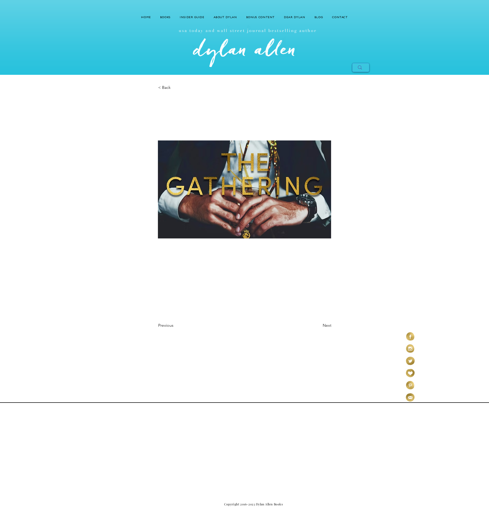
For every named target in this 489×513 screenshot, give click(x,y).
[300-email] (410, 397)
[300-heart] (410, 373)
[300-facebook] (410, 336)
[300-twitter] (410, 361)
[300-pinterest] (410, 385)
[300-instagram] (410, 348)
